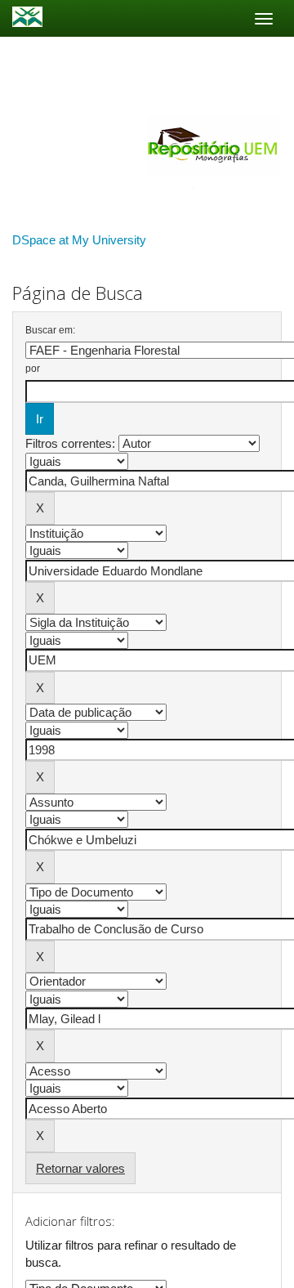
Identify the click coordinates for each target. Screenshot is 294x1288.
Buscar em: (50, 330)
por (32, 368)
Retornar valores (80, 1168)
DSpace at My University (79, 240)
